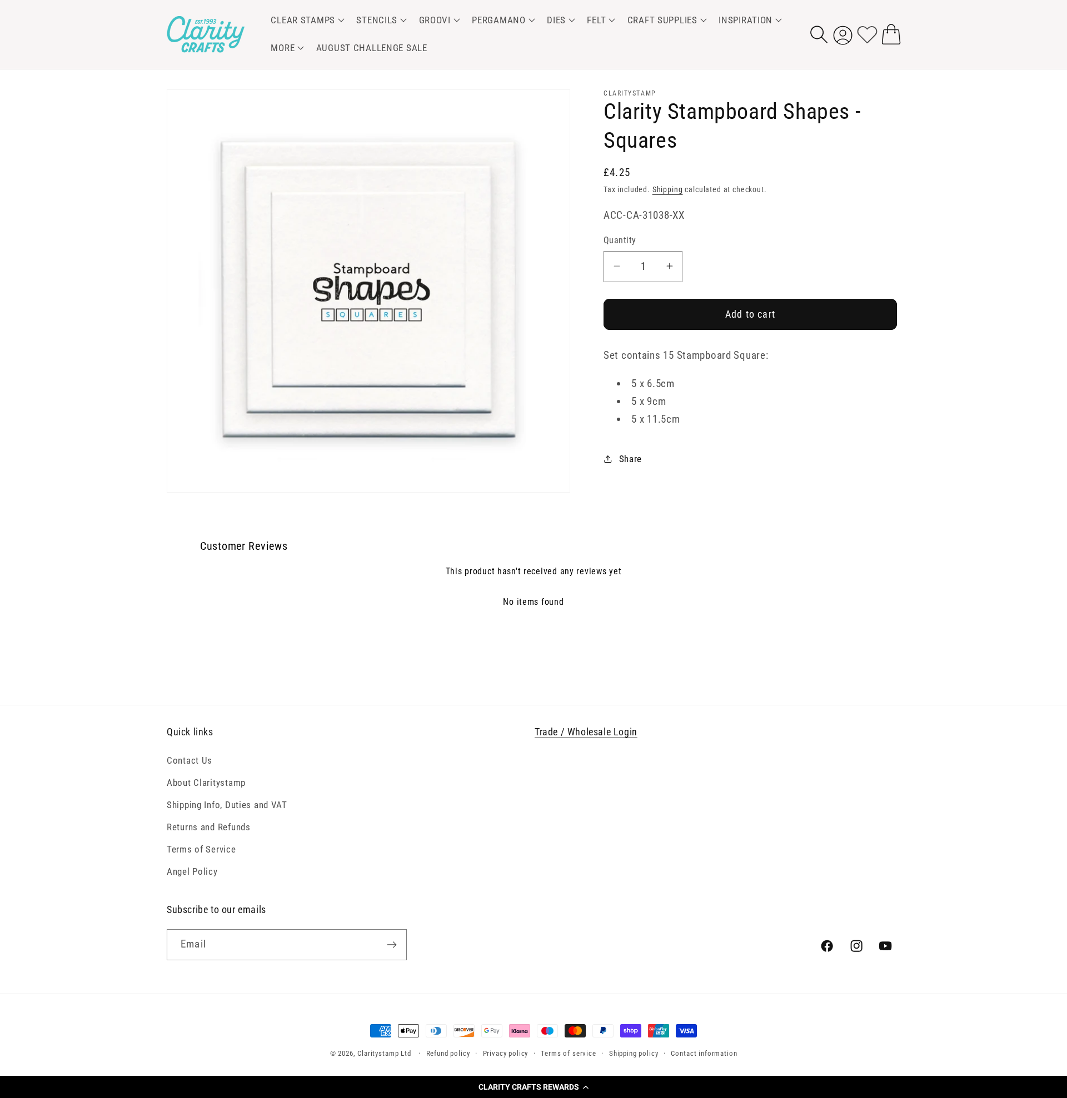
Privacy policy (505, 1053)
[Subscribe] (391, 944)
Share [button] (630, 458)
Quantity (620, 240)
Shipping (667, 189)
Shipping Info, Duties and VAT (227, 804)
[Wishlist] (867, 34)
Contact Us (189, 760)
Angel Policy (192, 871)
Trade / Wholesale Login (586, 732)
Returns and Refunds (209, 827)
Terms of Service (201, 849)
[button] (533, 1087)
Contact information (704, 1053)
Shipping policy (634, 1053)
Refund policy (448, 1053)
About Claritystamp (206, 782)
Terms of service (568, 1053)
